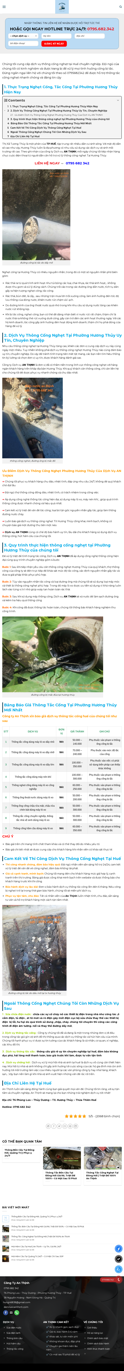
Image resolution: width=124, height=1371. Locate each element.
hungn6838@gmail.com (16, 1302)
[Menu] (4, 6)
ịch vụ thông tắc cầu (21, 1051)
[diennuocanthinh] (62, 7)
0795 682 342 (22, 1107)
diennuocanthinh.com (16, 1307)
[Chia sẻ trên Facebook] (53, 1126)
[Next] (12, 1191)
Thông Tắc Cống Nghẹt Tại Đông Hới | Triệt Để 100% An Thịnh (102, 1175)
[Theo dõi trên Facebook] (5, 1312)
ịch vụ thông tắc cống (21, 1032)
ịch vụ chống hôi (19, 1062)
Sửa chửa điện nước (18, 1014)
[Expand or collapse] (118, 100)
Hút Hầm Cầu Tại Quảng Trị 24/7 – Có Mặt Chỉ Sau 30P (37, 1256)
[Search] (120, 7)
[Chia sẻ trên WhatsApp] (48, 1126)
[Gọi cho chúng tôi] (16, 1312)
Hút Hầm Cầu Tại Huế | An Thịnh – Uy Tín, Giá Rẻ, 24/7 (36, 1246)
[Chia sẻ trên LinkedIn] (75, 1126)
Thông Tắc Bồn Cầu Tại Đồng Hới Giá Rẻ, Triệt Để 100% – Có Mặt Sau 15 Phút (61, 1175)
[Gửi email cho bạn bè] (64, 1126)
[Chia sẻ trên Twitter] (59, 1126)
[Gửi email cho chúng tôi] (11, 1312)
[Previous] (4, 1191)
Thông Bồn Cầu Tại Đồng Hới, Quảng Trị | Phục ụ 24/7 (19, 1153)
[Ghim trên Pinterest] (70, 1126)
